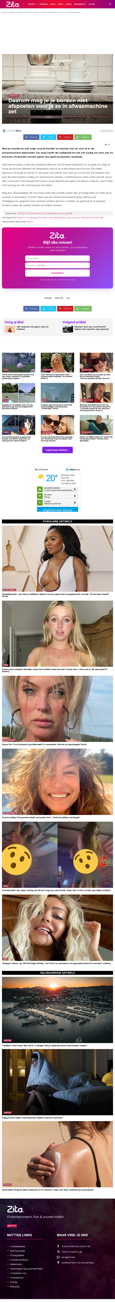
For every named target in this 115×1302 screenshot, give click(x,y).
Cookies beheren (19, 1259)
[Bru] (4, 131)
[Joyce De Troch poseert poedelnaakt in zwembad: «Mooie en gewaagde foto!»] (57, 709)
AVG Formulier (17, 1250)
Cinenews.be (16, 1277)
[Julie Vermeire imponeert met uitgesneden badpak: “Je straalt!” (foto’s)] (57, 362)
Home (4, 12)
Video (6, 370)
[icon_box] (73, 1246)
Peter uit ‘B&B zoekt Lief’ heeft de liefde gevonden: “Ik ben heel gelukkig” (96, 439)
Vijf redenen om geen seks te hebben (33, 328)
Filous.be (14, 1286)
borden (48, 298)
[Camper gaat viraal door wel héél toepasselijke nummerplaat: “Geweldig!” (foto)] (57, 393)
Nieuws (12, 12)
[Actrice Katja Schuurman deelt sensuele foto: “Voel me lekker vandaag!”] (57, 782)
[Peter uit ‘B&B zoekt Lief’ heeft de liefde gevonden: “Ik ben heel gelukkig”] (96, 425)
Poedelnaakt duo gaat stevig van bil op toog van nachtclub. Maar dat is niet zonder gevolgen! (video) (56, 890)
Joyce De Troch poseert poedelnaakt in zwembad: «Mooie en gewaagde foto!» (44, 744)
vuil (68, 298)
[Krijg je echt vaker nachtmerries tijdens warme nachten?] (57, 1082)
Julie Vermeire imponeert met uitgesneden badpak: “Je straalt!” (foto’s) (57, 376)
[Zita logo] (13, 4)
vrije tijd (59, 298)
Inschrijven (57, 273)
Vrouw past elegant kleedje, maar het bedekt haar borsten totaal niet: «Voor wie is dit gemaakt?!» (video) (55, 670)
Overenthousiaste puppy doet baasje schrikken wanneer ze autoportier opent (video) (16, 439)
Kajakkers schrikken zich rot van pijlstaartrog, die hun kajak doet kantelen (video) (17, 407)
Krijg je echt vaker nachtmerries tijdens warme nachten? (32, 1118)
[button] (110, 4)
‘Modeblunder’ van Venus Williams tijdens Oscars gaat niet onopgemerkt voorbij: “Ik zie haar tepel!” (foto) (55, 595)
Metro (29, 221)
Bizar (45, 400)
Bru (18, 130)
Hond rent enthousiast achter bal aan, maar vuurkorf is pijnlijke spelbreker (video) (18, 376)
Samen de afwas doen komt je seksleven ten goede (45, 213)
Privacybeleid (17, 1255)
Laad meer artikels (56, 450)
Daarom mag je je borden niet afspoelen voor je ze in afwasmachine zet (59, 217)
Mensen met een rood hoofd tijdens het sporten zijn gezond (91, 328)
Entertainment (48, 370)
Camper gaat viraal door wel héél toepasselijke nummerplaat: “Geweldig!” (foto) (56, 407)
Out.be (13, 1282)
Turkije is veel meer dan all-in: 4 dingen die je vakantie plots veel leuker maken (44, 1045)
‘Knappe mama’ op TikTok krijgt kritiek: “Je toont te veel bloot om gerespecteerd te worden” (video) (56, 963)
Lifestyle (20, 12)
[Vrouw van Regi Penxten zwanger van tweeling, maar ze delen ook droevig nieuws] (57, 425)
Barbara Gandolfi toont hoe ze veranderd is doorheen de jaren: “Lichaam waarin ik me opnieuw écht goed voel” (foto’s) (95, 408)
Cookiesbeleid (17, 1246)
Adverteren (16, 1264)
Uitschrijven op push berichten (26, 1268)
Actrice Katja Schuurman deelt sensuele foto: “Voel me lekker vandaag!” (41, 817)
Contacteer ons (18, 1273)
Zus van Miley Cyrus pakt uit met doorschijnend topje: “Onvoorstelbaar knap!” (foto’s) (95, 376)
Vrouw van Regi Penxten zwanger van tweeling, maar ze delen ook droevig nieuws (57, 439)
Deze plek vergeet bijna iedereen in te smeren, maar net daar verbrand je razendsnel (48, 1190)
